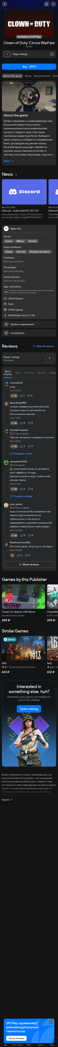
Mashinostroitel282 (20, 542)
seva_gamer (16, 504)
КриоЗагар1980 (18, 403)
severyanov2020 (18, 461)
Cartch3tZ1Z (16, 383)
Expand (5, 799)
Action (29, 46)
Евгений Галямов (19, 430)
